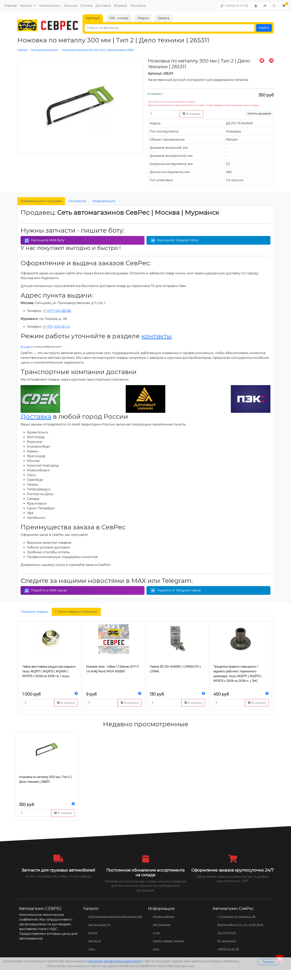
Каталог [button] (26, 6)
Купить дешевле (259, 113)
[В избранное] (262, 60)
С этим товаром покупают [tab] (76, 612)
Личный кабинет (164, 916)
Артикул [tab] (93, 18)
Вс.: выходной (226, 940)
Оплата (86, 6)
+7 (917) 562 (57, 311)
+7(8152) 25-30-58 (235, 6)
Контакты (138, 6)
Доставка (103, 6)
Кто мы (25, 346)
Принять (268, 962)
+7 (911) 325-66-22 (56, 327)
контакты (156, 336)
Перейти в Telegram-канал (179, 590)
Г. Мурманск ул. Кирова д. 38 (236, 916)
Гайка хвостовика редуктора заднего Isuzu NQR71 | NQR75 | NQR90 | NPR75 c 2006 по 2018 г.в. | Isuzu (49, 671)
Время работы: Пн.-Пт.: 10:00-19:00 (240, 924)
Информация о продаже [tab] (41, 201)
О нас (157, 932)
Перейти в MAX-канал (49, 590)
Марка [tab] (143, 18)
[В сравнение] (271, 60)
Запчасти (94, 940)
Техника (70, 6)
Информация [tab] (104, 201)
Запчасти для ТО (99, 924)
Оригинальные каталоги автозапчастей (115, 916)
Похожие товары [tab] (34, 612)
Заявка (163, 18)
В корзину (193, 114)
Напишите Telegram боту (177, 240)
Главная (10, 6)
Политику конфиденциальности (114, 961)
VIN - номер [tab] (118, 18)
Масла (92, 932)
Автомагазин (50, 6)
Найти (264, 28)
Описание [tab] (77, 201)
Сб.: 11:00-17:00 (226, 932)
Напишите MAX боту (47, 240)
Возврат (120, 6)
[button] (283, 6)
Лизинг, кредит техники (168, 940)
